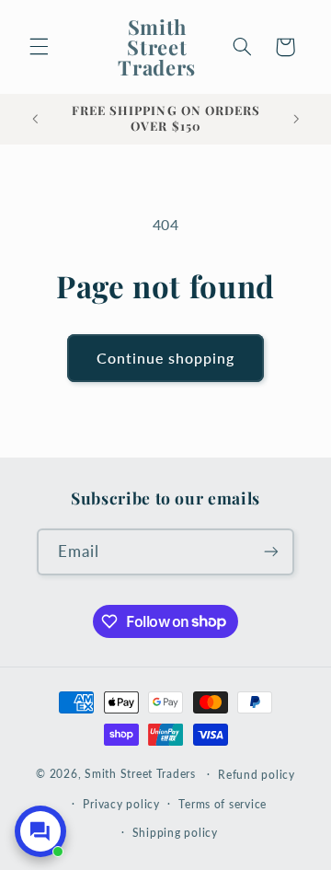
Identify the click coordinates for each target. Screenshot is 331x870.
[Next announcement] (296, 119)
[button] (38, 47)
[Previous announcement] (35, 119)
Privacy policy (121, 804)
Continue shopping (166, 357)
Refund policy (256, 775)
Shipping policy (175, 833)
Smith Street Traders (140, 774)
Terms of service (222, 804)
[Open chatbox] (40, 831)
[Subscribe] (271, 551)
